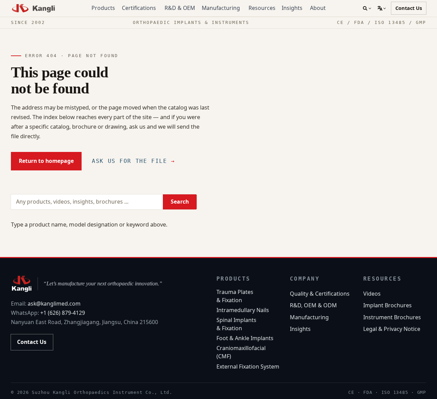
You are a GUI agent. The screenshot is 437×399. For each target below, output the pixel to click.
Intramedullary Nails (242, 310)
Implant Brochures (387, 305)
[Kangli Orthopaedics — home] (33, 8)
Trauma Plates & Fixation (234, 296)
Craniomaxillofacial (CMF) (241, 352)
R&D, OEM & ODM (313, 305)
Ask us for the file (133, 161)
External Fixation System (247, 366)
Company (305, 278)
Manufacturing (221, 8)
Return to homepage (46, 161)
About (318, 8)
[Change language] (381, 8)
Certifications (139, 8)
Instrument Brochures (392, 317)
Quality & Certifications (320, 293)
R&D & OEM (180, 8)
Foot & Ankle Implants (244, 338)
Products (103, 8)
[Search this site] (367, 8)
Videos (372, 293)
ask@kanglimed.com (54, 303)
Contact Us (408, 7)
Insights (292, 8)
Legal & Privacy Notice (391, 329)
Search (180, 201)
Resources (262, 8)
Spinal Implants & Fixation (236, 324)
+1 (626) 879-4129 (62, 313)
